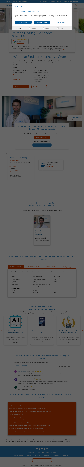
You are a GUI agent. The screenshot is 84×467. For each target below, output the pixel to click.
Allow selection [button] (23, 22)
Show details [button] (60, 22)
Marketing (61, 28)
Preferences (33, 28)
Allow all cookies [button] (42, 22)
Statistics (46, 28)
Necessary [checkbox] (18, 28)
